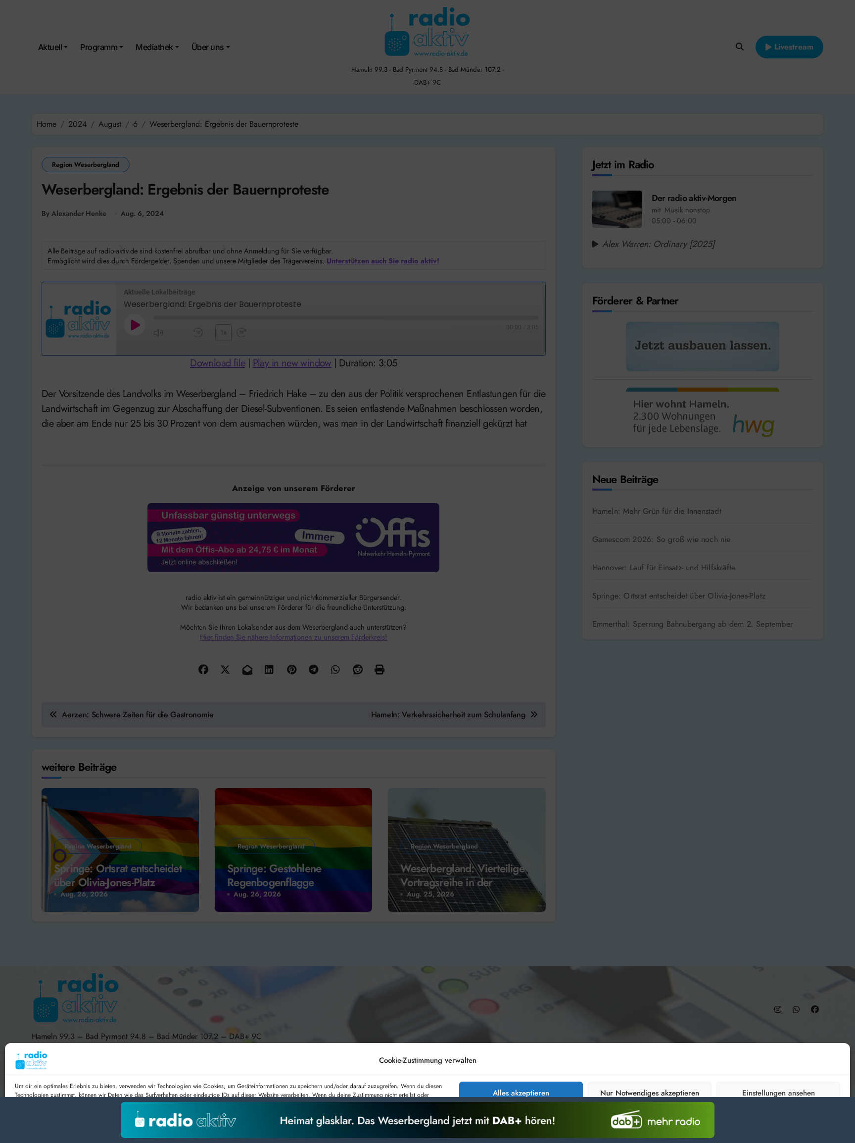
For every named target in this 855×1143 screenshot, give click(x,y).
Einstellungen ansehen (778, 1093)
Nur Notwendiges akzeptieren (649, 1093)
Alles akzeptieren (521, 1093)
